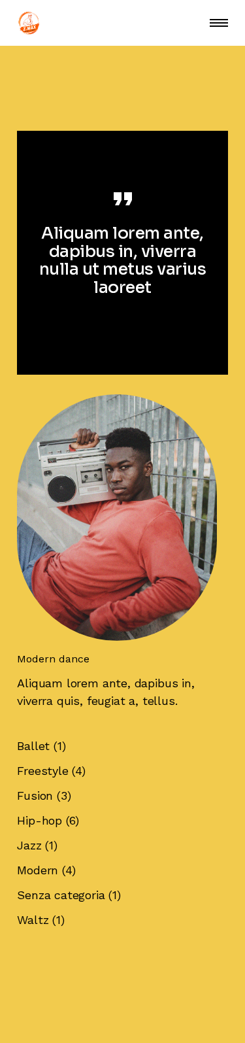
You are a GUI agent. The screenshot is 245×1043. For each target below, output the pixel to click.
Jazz (29, 845)
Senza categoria (61, 895)
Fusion (35, 795)
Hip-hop (39, 820)
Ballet (33, 746)
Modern (37, 870)
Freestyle (42, 771)
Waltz (32, 920)
